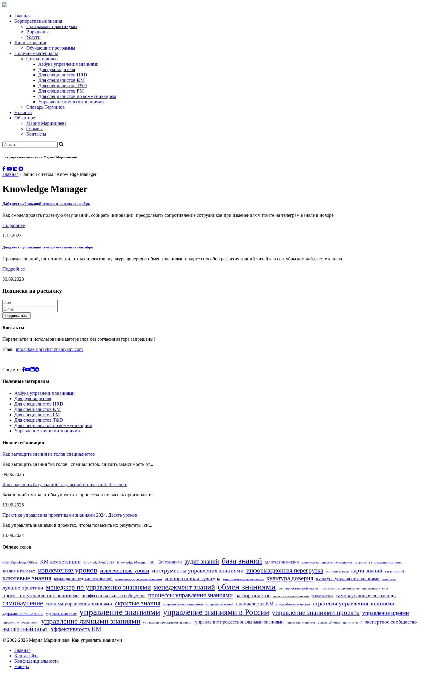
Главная (22, 15)
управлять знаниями (300, 622)
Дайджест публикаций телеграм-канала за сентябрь (47, 247)
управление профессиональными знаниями (239, 622)
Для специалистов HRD (62, 74)
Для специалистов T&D (62, 85)
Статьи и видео (42, 58)
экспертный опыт (25, 628)
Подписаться (16, 315)
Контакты (36, 133)
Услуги (33, 37)
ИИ (152, 562)
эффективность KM (76, 629)
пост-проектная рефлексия (298, 588)
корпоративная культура (192, 578)
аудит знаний (202, 561)
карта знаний (366, 570)
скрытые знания (137, 603)
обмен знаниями (247, 586)
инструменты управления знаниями (198, 570)
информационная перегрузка (284, 570)
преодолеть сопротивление (340, 588)
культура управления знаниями (348, 578)
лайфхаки (389, 579)
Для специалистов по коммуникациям (77, 96)
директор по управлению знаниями (327, 562)
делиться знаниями (282, 562)
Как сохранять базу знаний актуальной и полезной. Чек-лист (64, 484)
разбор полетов (253, 595)
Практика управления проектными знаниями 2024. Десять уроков (69, 515)
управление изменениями (20, 622)
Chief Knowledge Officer (19, 562)
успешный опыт (329, 622)
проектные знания (375, 588)
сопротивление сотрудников (183, 604)
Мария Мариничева (46, 123)
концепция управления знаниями (138, 579)
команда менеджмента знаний (83, 578)
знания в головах (18, 570)
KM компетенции (60, 562)
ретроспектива (322, 596)
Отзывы (34, 128)
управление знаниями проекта (316, 612)
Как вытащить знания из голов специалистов (48, 454)
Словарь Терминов (45, 107)
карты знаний (394, 571)
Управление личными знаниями (71, 101)
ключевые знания (26, 578)
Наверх (21, 666)
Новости (23, 112)
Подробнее (13, 225)
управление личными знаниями (90, 621)
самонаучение (22, 603)
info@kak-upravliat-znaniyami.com (49, 349)
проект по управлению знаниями (40, 595)
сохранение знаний (220, 604)
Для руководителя (56, 69)
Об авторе (24, 117)
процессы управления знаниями (190, 595)
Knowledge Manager (132, 562)
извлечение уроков (67, 570)
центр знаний (352, 622)
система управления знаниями (79, 604)
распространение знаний (291, 596)
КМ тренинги (169, 562)
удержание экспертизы (22, 613)
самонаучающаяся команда (366, 595)
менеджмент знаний (184, 587)
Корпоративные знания (38, 21)
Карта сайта (26, 655)
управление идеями (385, 613)
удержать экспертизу (61, 614)
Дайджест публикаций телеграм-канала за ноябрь (46, 203)
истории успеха (337, 571)
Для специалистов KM (61, 80)
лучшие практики (22, 588)
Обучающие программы (50, 47)
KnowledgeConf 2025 (98, 562)
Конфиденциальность (36, 661)
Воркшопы (37, 31)
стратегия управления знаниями (354, 603)
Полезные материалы (36, 53)
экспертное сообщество (391, 622)
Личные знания (30, 42)
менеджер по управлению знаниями (98, 587)
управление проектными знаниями (167, 622)
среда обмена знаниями (293, 604)
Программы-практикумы (51, 26)
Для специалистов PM (61, 90)
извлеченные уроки (124, 570)
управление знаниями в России (216, 612)
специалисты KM (255, 604)
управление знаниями (119, 612)
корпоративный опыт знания (243, 579)
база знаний (242, 560)
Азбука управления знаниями (68, 64)
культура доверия (289, 578)
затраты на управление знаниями (378, 562)
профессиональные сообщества (113, 595)
